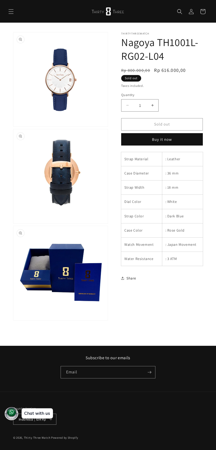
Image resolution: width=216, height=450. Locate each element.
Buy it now (162, 139)
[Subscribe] (149, 372)
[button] (11, 11)
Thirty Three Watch (37, 437)
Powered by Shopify (64, 437)
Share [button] (131, 278)
